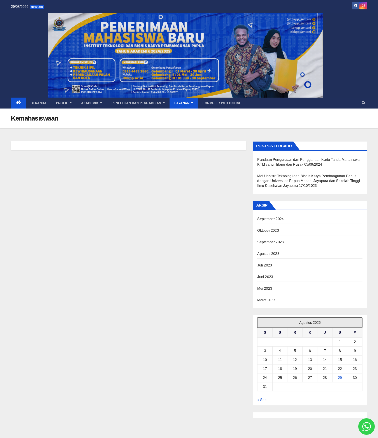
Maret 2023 (266, 300)
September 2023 (270, 242)
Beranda (39, 103)
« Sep (261, 400)
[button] (363, 103)
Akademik (90, 103)
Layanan (182, 103)
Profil (62, 103)
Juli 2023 (264, 265)
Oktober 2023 (268, 230)
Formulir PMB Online (222, 103)
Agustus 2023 (268, 254)
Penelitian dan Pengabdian (137, 103)
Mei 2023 (264, 288)
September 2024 (270, 219)
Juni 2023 (265, 277)
